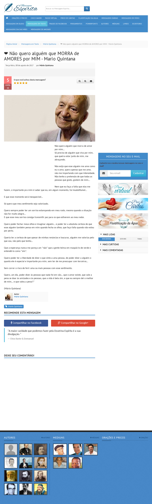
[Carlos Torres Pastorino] (11, 489)
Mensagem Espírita (12, 502)
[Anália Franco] (40, 449)
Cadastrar (138, 173)
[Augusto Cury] (25, 462)
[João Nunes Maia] (60, 462)
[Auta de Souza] (40, 462)
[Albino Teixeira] (11, 449)
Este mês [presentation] (123, 239)
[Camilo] (40, 475)
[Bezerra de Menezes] (25, 475)
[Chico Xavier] (60, 449)
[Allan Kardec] (25, 449)
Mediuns (58, 437)
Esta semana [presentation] (106, 239)
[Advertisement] (29, 165)
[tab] (106, 239)
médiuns (95, 438)
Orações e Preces (113, 437)
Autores (9, 437)
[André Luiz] (11, 462)
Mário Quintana (46, 65)
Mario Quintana (14, 306)
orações (144, 438)
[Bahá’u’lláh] (11, 475)
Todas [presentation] (139, 239)
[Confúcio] (40, 489)
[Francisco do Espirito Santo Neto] (90, 449)
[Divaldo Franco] (75, 449)
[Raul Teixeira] (75, 462)
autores (46, 438)
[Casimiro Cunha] (25, 489)
